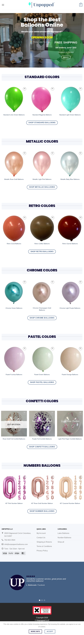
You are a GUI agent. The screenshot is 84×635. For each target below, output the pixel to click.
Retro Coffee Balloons (42, 243)
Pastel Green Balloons (42, 374)
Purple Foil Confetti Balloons (42, 439)
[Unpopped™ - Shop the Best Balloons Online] (42, 5)
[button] (3, 5)
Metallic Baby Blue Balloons (70, 179)
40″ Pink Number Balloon (14, 503)
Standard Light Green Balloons (70, 115)
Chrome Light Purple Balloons (70, 308)
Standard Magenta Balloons (42, 115)
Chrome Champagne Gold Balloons (42, 309)
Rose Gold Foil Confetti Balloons (14, 439)
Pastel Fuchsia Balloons (14, 374)
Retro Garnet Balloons (70, 243)
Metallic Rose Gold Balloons (14, 179)
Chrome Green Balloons (14, 308)
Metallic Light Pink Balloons (42, 179)
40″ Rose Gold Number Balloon (42, 503)
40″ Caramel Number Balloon (70, 503)
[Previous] (4, 582)
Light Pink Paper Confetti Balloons (70, 439)
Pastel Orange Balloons (70, 374)
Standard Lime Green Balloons (14, 115)
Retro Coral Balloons (14, 243)
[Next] (79, 582)
